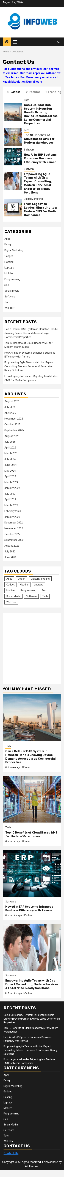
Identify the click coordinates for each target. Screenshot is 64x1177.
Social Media (11, 290)
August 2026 (11, 401)
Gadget (8, 256)
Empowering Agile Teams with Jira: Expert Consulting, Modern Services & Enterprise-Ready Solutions (38, 183)
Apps (7, 238)
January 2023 (12, 516)
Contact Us (11, 1153)
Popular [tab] (34, 92)
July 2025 (9, 441)
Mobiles (8, 273)
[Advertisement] (32, 647)
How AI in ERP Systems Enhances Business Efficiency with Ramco (40, 158)
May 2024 (10, 470)
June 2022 (10, 557)
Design (8, 244)
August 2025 (11, 436)
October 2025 (12, 424)
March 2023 (11, 505)
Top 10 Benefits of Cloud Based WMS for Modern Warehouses (39, 138)
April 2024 (10, 476)
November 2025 (13, 418)
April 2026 (10, 413)
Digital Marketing (33, 198)
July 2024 (9, 459)
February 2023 (12, 511)
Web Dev (9, 308)
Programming (12, 279)
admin (28, 767)
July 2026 (9, 407)
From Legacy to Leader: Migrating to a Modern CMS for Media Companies (40, 209)
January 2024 (12, 488)
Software (29, 149)
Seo (6, 285)
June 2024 (10, 464)
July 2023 (9, 493)
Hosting (8, 262)
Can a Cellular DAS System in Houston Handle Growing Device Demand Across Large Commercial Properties (40, 114)
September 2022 (14, 540)
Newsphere (51, 1162)
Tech (26, 99)
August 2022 (11, 545)
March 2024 (11, 482)
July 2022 (9, 551)
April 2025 (10, 447)
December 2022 (13, 522)
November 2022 (13, 528)
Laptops (9, 267)
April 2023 (10, 499)
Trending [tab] (54, 92)
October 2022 (12, 534)
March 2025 (11, 453)
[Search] (58, 42)
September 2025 (14, 430)
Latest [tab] (15, 92)
